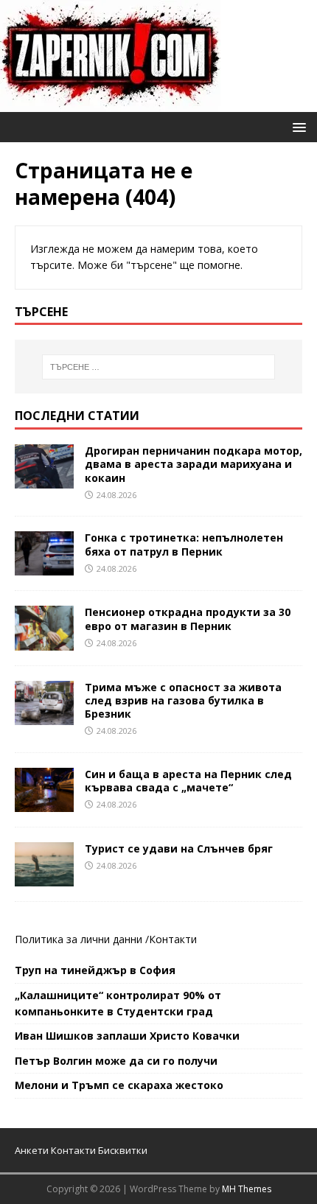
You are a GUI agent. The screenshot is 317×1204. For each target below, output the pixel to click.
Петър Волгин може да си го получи (116, 1061)
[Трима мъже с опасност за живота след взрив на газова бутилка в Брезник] (44, 716)
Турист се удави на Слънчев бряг (179, 848)
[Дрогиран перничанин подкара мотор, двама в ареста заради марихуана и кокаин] (44, 480)
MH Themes (246, 1189)
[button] (296, 126)
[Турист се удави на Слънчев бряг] (44, 878)
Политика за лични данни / (82, 939)
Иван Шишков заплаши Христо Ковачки (127, 1036)
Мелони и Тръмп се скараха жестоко (119, 1085)
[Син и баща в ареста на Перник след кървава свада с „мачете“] (44, 803)
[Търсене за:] (158, 366)
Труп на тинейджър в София (95, 970)
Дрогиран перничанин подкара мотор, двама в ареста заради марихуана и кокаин (193, 464)
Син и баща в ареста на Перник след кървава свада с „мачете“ (188, 780)
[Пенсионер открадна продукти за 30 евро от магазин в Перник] (44, 641)
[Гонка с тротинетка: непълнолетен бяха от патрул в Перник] (44, 567)
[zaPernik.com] (110, 104)
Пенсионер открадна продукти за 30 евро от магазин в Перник (187, 618)
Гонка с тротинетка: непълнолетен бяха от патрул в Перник (184, 544)
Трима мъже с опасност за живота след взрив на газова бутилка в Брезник (183, 700)
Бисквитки (122, 1150)
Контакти (173, 939)
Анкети (32, 1150)
